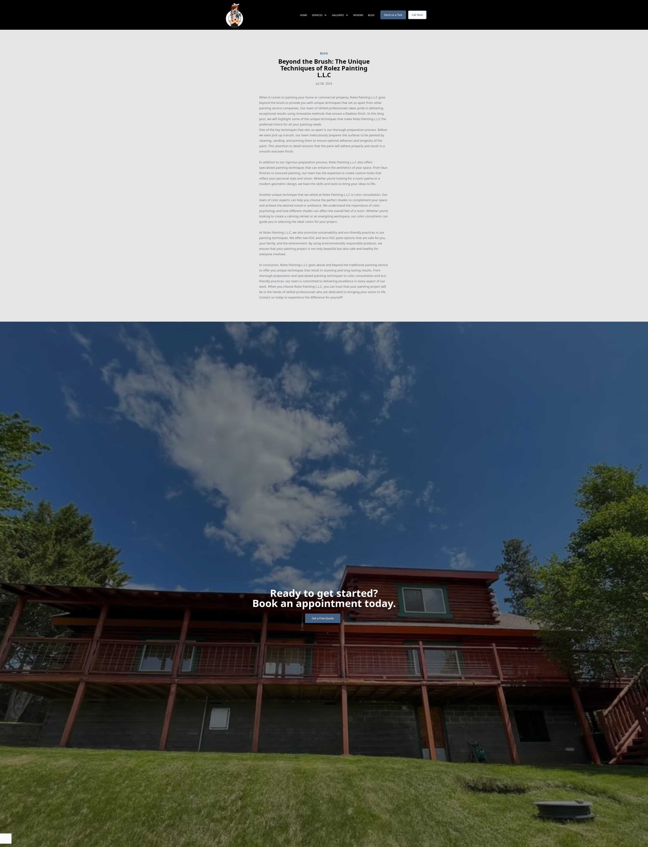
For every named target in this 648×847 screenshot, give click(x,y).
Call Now (417, 15)
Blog (371, 15)
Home (303, 15)
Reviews (358, 15)
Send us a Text (393, 15)
